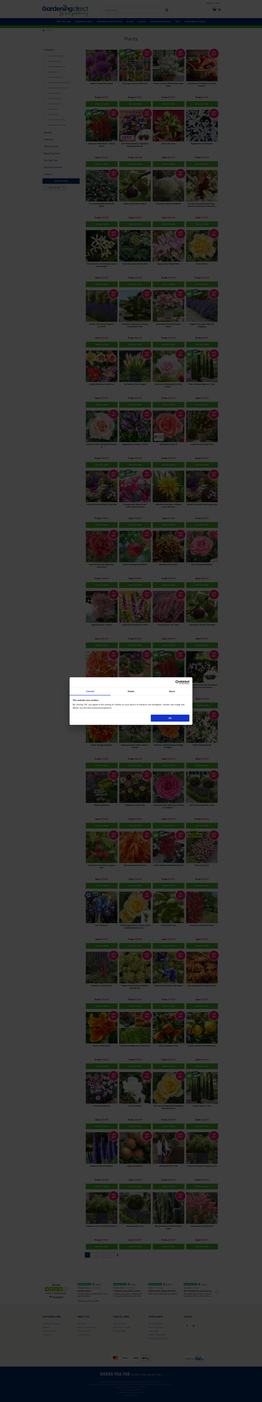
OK (170, 718)
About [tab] (172, 691)
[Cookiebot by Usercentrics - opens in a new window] (177, 682)
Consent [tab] (90, 691)
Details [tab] (131, 691)
